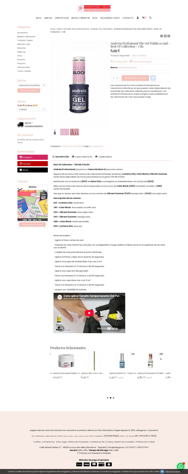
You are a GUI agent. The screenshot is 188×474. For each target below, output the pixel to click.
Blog (95, 18)
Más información (172, 471)
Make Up (21, 51)
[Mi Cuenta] (137, 18)
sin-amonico (142, 435)
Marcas (48, 18)
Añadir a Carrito (137, 78)
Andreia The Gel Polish (71, 146)
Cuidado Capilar (25, 40)
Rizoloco (33, 187)
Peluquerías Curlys (110, 18)
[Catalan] (36, 106)
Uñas (19, 55)
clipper (47, 436)
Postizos (21, 63)
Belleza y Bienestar (80, 18)
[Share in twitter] (165, 36)
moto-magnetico (96, 436)
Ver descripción (120, 61)
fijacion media (56, 436)
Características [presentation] (83, 156)
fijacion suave (83, 436)
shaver (131, 436)
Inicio (39, 18)
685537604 (143, 447)
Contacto (127, 18)
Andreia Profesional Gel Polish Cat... (152, 373)
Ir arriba (37, 441)
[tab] (60, 157)
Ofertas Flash (62, 18)
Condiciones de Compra (101, 441)
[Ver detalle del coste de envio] (21, 125)
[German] (24, 106)
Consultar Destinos (34, 126)
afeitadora (40, 436)
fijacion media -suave (70, 436)
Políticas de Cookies (145, 441)
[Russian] (31, 106)
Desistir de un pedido (124, 441)
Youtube (26, 163)
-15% (43, 194)
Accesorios (22, 32)
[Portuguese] (29, 106)
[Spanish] (34, 106)
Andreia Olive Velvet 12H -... (92, 373)
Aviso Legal (61, 441)
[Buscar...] (150, 18)
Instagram (27, 157)
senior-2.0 (124, 436)
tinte (153, 435)
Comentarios (97, 146)
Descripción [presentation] (62, 156)
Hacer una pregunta (142, 61)
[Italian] (26, 106)
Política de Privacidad (78, 441)
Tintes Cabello (24, 71)
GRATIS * (29, 123)
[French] (21, 106)
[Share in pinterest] (169, 36)
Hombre (21, 59)
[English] (18, 106)
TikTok (25, 170)
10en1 (33, 436)
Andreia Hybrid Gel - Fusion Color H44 (126, 373)
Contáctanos (48, 441)
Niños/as (21, 48)
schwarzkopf (111, 435)
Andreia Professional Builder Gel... (67, 373)
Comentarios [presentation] (105, 156)
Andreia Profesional (127, 67)
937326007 (131, 447)
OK (162, 471)
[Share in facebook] (162, 36)
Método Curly (23, 44)
